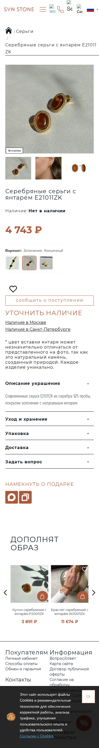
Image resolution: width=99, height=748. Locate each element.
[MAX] (11, 497)
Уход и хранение (26, 419)
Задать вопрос (23, 461)
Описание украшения (32, 383)
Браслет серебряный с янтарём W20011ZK (69, 611)
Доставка (17, 447)
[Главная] (8, 31)
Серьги (25, 31)
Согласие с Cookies (37, 735)
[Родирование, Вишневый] (12, 263)
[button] (5, 592)
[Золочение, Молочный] (46, 263)
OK (88, 696)
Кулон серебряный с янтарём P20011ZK (29, 611)
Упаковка (17, 433)
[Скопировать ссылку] (25, 497)
